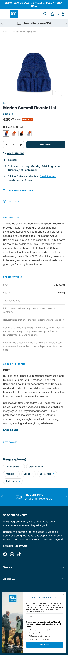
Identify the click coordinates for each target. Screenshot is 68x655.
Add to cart (46, 144)
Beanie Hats (9, 113)
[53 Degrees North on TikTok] (18, 554)
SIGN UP (44, 644)
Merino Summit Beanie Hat (24, 32)
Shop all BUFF (11, 429)
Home (6, 32)
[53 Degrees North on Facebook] (5, 554)
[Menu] (5, 14)
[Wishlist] (57, 14)
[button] (62, 14)
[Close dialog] (63, 594)
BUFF (6, 102)
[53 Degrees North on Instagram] (12, 554)
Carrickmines (48, 176)
